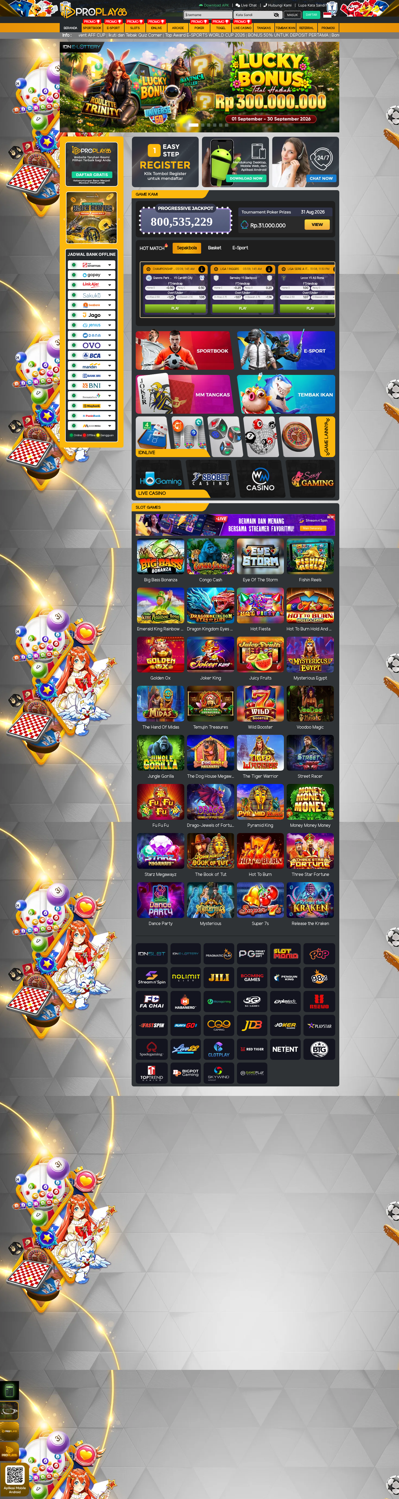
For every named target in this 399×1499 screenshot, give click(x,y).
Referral (306, 28)
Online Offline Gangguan (93, 435)
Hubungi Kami (280, 5)
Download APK (216, 5)
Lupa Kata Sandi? (313, 5)
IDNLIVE (156, 28)
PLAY (178, 309)
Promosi (328, 28)
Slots (135, 28)
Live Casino (242, 28)
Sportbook (92, 28)
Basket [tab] (214, 248)
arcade (178, 28)
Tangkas (264, 28)
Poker (199, 28)
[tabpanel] (239, 290)
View (318, 219)
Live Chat (248, 5)
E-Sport (113, 28)
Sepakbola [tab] (187, 248)
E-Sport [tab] (240, 248)
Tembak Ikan (285, 28)
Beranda (70, 28)
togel (221, 28)
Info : (66, 35)
